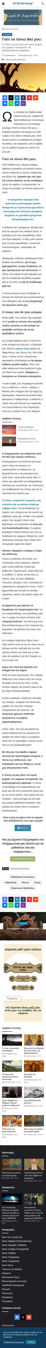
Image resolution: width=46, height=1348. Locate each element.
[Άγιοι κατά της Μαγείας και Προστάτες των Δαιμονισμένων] (34, 1040)
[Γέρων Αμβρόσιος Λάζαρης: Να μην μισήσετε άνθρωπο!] (12, 1092)
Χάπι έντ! (23, 828)
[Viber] (23, 103)
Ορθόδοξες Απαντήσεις (23, 877)
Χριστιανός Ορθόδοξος (23, 888)
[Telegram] (17, 103)
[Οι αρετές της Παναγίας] (34, 1066)
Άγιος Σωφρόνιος (11, 1261)
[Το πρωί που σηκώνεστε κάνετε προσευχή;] (12, 1066)
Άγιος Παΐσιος (9, 1253)
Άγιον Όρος (7, 1265)
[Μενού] (3, 4)
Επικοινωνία (8, 1325)
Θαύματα (6, 1273)
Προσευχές (7, 1293)
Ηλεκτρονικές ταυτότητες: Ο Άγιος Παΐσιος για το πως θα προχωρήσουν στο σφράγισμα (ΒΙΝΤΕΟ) (33, 1212)
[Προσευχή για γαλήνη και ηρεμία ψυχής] (34, 1121)
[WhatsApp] (11, 103)
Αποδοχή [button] (31, 1342)
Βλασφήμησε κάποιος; (27, 439)
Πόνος (26, 882)
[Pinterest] (29, 97)
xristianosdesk (10, 55)
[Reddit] (35, 97)
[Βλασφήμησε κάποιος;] (9, 441)
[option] (23, 926)
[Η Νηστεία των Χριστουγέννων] (12, 1121)
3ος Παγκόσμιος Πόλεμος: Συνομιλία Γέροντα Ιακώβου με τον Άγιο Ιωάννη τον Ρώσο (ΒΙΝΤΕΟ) (10, 1212)
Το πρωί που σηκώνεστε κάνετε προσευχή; (10, 1076)
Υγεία (38, 882)
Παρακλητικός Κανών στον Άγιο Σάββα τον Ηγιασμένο (33, 1175)
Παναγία (6, 1289)
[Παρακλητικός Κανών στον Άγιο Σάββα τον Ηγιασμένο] (34, 1164)
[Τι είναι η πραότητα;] (9, 430)
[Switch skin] (43, 4)
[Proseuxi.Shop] (23, 17)
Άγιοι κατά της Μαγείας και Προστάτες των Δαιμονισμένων (34, 1050)
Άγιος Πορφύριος (10, 1257)
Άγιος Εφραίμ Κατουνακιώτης (17, 1241)
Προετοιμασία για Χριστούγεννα (23, 929)
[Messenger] (4, 103)
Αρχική (6, 29)
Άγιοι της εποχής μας (12, 1237)
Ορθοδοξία (11, 882)
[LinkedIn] (17, 97)
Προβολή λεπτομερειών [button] (14, 1342)
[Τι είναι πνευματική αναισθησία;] (12, 1040)
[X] (11, 97)
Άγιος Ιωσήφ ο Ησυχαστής (15, 1249)
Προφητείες (7, 1297)
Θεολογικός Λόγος (10, 1277)
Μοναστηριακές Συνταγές (14, 1281)
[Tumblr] (23, 97)
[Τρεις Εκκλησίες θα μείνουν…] (34, 1092)
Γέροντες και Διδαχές (12, 1269)
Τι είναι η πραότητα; (26, 427)
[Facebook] (4, 97)
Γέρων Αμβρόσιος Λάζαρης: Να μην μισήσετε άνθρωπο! (11, 1102)
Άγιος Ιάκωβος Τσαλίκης (14, 1245)
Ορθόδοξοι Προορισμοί (13, 1285)
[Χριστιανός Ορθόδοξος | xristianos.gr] (23, 3)
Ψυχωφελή (15, 29)
